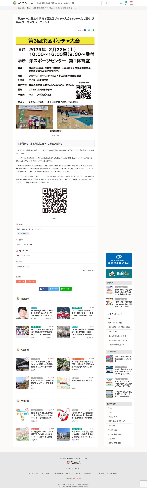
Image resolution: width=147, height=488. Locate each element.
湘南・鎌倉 (112, 425)
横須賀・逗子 (112, 430)
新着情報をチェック (115, 314)
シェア (44, 289)
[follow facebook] (74, 478)
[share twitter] (89, 30)
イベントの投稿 (58, 473)
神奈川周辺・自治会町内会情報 (119, 327)
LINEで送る (66, 289)
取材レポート (113, 332)
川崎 (110, 412)
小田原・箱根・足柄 (115, 434)
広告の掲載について (90, 473)
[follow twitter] (77, 478)
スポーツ (21, 281)
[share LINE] (93, 30)
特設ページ (112, 318)
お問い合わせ (69, 473)
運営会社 (78, 473)
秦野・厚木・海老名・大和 (117, 421)
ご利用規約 (101, 473)
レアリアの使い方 (47, 473)
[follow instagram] (80, 478)
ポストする (54, 289)
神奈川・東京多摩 (114, 443)
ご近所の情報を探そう (116, 345)
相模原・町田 (112, 417)
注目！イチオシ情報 (115, 323)
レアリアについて (34, 473)
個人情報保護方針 (112, 473)
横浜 (110, 408)
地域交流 (31, 281)
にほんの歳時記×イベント (117, 336)
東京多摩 (111, 439)
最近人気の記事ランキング (117, 340)
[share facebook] (85, 30)
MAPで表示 (22, 233)
